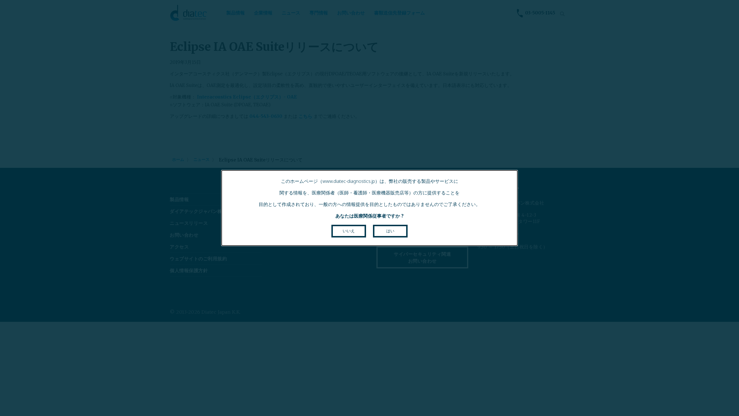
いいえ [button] (349, 231)
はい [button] (390, 231)
